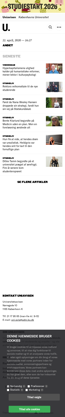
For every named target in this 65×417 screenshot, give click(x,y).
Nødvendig (17, 386)
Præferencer (39, 386)
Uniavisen (9, 17)
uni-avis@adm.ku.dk (22, 319)
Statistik (16, 389)
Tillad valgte (34, 397)
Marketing (35, 389)
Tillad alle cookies (29, 409)
